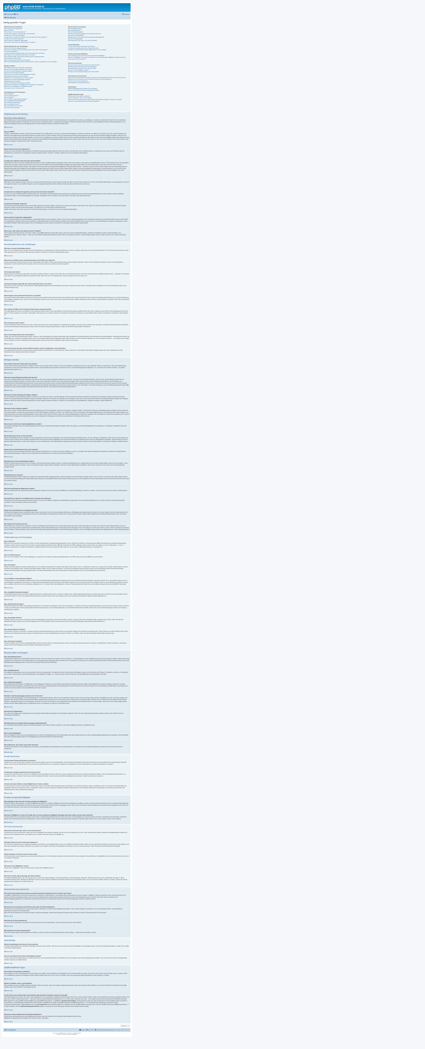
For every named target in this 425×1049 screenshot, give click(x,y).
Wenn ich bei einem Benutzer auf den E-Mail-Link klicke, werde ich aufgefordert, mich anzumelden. (30, 61)
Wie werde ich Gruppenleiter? (76, 35)
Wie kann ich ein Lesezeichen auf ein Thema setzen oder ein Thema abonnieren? (90, 79)
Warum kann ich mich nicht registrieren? (15, 32)
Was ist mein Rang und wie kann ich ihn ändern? (17, 60)
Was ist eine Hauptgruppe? (75, 38)
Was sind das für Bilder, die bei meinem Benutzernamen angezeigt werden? (24, 56)
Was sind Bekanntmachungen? (12, 102)
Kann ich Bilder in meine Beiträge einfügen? (15, 99)
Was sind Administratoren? (75, 28)
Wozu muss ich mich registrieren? (13, 28)
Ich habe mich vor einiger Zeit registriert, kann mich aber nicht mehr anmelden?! (25, 37)
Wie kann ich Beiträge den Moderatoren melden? (17, 83)
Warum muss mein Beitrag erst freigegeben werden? (18, 86)
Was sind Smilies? (9, 97)
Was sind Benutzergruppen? (75, 32)
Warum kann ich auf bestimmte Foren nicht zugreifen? (18, 77)
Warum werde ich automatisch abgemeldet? (16, 40)
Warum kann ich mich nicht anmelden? (14, 35)
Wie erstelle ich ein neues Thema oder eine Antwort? (18, 67)
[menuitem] (16, 14)
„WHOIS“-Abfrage (16, 999)
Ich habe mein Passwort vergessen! (14, 38)
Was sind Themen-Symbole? (12, 107)
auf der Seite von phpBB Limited (60, 975)
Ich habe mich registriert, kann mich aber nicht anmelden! (19, 33)
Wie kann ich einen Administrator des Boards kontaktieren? (84, 101)
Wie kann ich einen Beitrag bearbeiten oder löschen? (18, 69)
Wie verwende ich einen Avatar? (12, 58)
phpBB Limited (113, 299)
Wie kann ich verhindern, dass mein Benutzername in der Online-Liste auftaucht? (26, 49)
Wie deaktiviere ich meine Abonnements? (79, 82)
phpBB (61, 1033)
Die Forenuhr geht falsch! (11, 51)
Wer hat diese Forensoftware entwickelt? (79, 96)
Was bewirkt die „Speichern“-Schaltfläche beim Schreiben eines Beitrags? (24, 84)
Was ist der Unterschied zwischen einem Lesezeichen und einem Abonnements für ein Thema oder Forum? (97, 77)
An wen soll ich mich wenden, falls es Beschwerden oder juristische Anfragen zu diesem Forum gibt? (95, 99)
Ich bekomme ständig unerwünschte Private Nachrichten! (83, 48)
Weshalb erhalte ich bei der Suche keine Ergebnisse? (82, 66)
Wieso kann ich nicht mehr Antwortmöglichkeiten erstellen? (20, 74)
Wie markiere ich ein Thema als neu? (14, 88)
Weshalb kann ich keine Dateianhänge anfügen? (17, 79)
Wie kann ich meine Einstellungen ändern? (15, 48)
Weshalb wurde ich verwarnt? (12, 81)
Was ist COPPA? (8, 30)
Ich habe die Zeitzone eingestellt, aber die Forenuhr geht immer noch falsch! (24, 53)
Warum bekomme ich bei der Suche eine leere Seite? (82, 68)
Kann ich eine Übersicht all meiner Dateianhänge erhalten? (83, 90)
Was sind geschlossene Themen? (13, 105)
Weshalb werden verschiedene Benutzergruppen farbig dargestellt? (86, 37)
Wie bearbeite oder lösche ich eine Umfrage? (16, 76)
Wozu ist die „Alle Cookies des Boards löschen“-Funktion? (19, 42)
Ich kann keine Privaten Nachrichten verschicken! (81, 46)
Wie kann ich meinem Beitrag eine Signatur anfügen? (18, 71)
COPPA (107, 163)
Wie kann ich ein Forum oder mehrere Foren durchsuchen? (84, 65)
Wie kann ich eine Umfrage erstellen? (14, 72)
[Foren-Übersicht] (13, 7)
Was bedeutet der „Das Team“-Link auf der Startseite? (82, 40)
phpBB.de (126, 299)
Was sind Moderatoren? (74, 30)
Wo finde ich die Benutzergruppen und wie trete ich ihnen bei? (84, 33)
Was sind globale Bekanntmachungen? (14, 100)
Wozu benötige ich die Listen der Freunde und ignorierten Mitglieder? (86, 55)
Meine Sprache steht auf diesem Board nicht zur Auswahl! (19, 55)
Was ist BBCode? (9, 94)
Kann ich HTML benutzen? (11, 95)
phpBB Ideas (94, 985)
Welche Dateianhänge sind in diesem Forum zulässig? (82, 88)
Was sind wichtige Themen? (11, 104)
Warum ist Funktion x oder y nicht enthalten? (80, 97)
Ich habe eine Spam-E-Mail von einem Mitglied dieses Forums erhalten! (87, 49)
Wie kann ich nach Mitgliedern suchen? (78, 70)
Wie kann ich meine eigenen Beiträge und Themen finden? (83, 71)
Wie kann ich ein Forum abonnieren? (78, 81)
